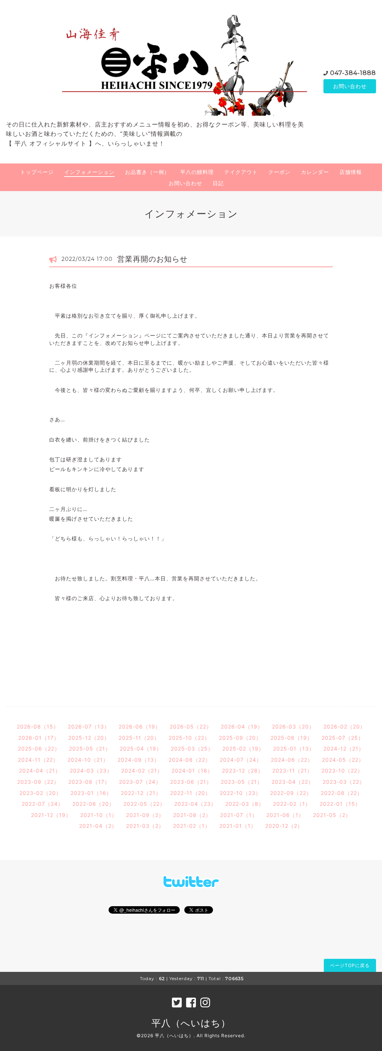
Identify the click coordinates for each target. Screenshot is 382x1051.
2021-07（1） (238, 815)
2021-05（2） (332, 815)
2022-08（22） (342, 793)
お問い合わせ (350, 86)
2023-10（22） (342, 770)
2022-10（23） (240, 793)
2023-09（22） (38, 782)
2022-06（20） (93, 804)
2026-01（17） (38, 738)
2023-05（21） (242, 782)
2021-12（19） (51, 815)
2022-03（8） (244, 804)
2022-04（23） (195, 804)
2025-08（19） (291, 738)
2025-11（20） (139, 738)
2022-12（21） (141, 793)
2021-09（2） (145, 815)
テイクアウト (241, 172)
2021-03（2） (145, 826)
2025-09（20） (240, 738)
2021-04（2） (98, 826)
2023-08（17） (89, 782)
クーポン (279, 172)
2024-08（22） (190, 760)
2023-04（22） (293, 782)
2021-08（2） (192, 815)
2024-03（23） (91, 770)
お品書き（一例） (147, 172)
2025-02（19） (243, 748)
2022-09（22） (291, 793)
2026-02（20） (344, 726)
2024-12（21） (343, 748)
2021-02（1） (191, 826)
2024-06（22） (292, 760)
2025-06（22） (39, 748)
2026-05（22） (191, 726)
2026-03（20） (293, 726)
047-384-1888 (353, 73)
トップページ (37, 172)
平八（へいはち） (191, 1023)
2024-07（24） (241, 760)
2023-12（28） (242, 770)
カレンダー (315, 172)
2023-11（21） (292, 770)
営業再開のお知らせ (152, 259)
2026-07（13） (89, 726)
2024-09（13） (139, 760)
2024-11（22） (38, 760)
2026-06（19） (140, 726)
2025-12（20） (89, 738)
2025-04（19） (141, 748)
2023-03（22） (344, 782)
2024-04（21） (40, 770)
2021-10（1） (98, 815)
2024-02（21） (142, 770)
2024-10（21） (88, 760)
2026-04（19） (242, 726)
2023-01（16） (91, 793)
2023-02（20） (40, 793)
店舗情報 (350, 172)
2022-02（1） (292, 804)
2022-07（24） (42, 804)
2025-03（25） (192, 748)
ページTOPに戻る (350, 965)
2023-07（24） (140, 782)
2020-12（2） (284, 826)
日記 (218, 183)
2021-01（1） (237, 826)
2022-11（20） (190, 793)
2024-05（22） (343, 760)
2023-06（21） (191, 782)
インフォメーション (89, 172)
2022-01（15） (340, 804)
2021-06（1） (285, 815)
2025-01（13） (293, 748)
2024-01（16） (192, 770)
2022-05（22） (144, 804)
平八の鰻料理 (197, 172)
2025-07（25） (343, 738)
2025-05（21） (90, 748)
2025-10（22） (189, 738)
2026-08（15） (38, 726)
